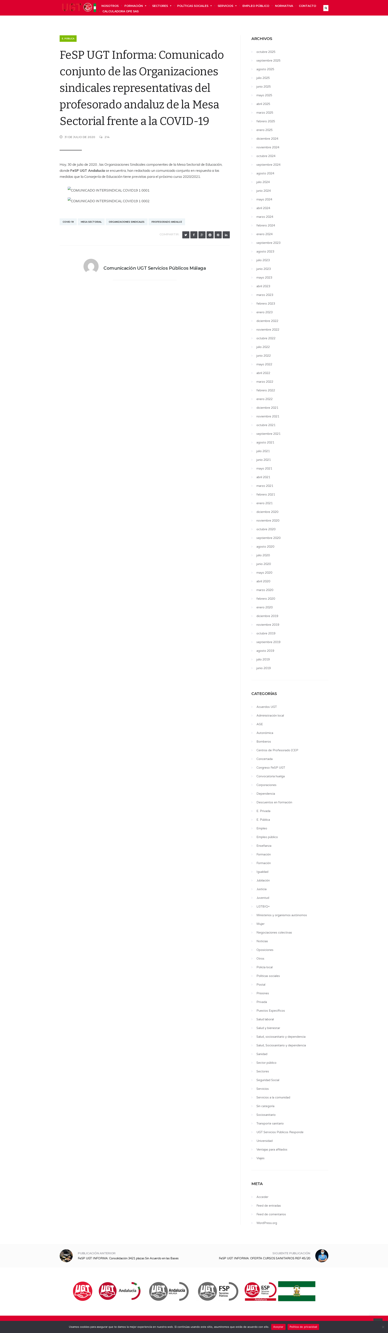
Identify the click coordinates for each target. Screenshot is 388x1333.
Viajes (260, 1158)
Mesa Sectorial (91, 221)
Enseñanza (263, 846)
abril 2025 (263, 104)
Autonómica (264, 733)
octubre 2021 (265, 425)
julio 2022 (263, 347)
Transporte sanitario (270, 1123)
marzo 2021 (264, 486)
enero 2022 (264, 399)
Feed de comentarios (271, 1214)
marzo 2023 (264, 295)
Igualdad (262, 872)
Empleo (261, 828)
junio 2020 (263, 564)
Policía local (264, 967)
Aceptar (278, 1326)
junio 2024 (263, 191)
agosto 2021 (265, 442)
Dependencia (265, 793)
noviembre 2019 (267, 625)
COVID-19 (68, 221)
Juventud (262, 898)
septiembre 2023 (268, 243)
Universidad (264, 1141)
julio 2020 (263, 555)
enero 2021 (264, 503)
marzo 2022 (264, 382)
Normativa (284, 6)
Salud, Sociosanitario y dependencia (281, 1045)
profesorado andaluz (167, 221)
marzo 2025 (264, 112)
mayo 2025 (264, 95)
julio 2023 (263, 260)
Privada (261, 1002)
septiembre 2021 (268, 434)
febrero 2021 (265, 494)
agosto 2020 (265, 546)
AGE (259, 724)
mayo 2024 (264, 199)
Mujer (260, 924)
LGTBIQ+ (263, 906)
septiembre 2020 (268, 538)
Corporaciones (266, 785)
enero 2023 (264, 312)
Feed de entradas (268, 1205)
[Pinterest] (218, 234)
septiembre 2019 (268, 642)
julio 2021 (263, 451)
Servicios (225, 6)
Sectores (160, 6)
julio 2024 (263, 182)
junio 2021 (263, 460)
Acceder (262, 1197)
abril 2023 (263, 286)
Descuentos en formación (274, 802)
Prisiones (262, 993)
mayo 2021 (264, 468)
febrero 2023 (265, 303)
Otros (260, 958)
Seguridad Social (267, 1080)
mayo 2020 (264, 572)
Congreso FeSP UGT (270, 767)
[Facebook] (193, 234)
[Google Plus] (202, 234)
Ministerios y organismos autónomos (281, 915)
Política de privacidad (303, 1326)
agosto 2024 (265, 173)
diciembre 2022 (267, 321)
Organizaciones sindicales (126, 221)
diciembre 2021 (267, 408)
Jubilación (263, 880)
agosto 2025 (265, 69)
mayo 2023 (264, 277)
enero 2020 (264, 607)
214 (107, 137)
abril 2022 (263, 373)
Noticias (262, 941)
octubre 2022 (265, 338)
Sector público (266, 1063)
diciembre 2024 (267, 138)
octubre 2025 (265, 52)
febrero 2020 (265, 598)
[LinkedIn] (226, 234)
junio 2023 (263, 269)
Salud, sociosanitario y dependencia (281, 1037)
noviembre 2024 (267, 147)
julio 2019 (263, 659)
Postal (260, 984)
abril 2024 (263, 208)
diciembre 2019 (267, 616)
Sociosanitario (266, 1115)
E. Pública (68, 38)
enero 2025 (264, 130)
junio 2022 (263, 355)
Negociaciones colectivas (274, 932)
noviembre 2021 (267, 416)
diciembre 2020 (267, 512)
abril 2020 (263, 581)
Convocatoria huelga (270, 776)
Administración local (270, 715)
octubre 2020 (265, 529)
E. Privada (263, 811)
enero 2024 (264, 234)
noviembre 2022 (267, 329)
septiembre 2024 (268, 165)
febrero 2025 (265, 121)
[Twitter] (185, 234)
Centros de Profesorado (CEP (277, 750)
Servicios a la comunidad (273, 1097)
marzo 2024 (264, 217)
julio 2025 (263, 78)
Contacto (307, 6)
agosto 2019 (265, 651)
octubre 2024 (265, 156)
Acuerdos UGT (266, 707)
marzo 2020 (264, 590)
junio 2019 (263, 668)
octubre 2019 (265, 633)
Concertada (264, 759)
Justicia (261, 889)
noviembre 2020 (267, 520)
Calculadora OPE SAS (120, 11)
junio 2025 (263, 86)
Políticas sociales (192, 6)
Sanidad (261, 1054)
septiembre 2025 (268, 60)
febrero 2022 (265, 390)
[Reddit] (210, 234)
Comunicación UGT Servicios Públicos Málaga (154, 268)
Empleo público (255, 6)
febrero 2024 (265, 225)
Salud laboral (265, 1019)
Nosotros (110, 6)
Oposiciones (264, 950)
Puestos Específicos (270, 1010)
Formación (133, 6)
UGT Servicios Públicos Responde (280, 1132)
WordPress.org (266, 1223)
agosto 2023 (265, 251)
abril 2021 (263, 477)
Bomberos (263, 741)
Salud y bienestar (268, 1028)
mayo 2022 (264, 364)
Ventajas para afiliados (271, 1149)
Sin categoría (265, 1106)
